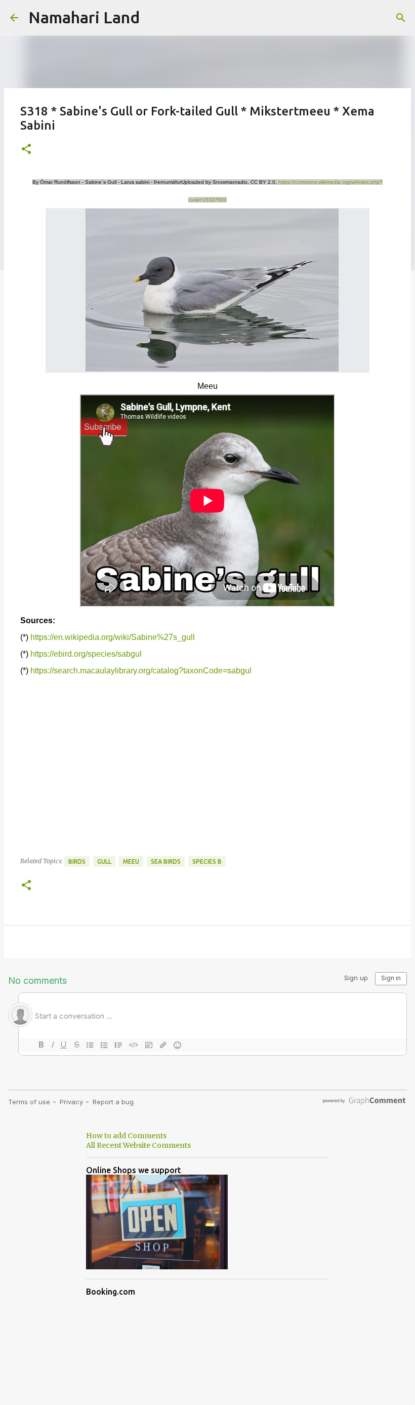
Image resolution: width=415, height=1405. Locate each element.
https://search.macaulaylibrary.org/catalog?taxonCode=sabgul (141, 670)
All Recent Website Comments (138, 1145)
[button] (26, 149)
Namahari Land (84, 17)
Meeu (131, 861)
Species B (207, 861)
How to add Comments (126, 1135)
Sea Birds (166, 861)
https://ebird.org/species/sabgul (86, 654)
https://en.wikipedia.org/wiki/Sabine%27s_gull (112, 637)
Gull (104, 861)
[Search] (401, 18)
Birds (77, 861)
